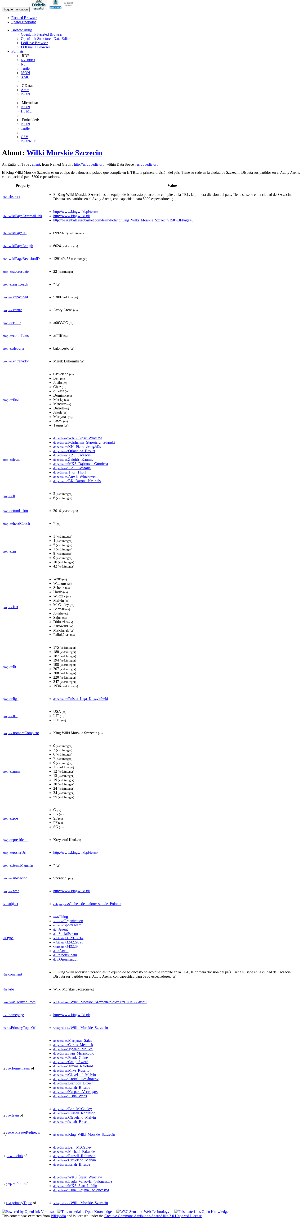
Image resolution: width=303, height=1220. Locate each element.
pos (10, 818)
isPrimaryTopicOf (19, 1028)
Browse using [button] (21, 30)
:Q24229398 (68, 942)
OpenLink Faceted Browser (41, 34)
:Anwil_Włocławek (75, 476)
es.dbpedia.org (147, 164)
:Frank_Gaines (71, 1058)
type (8, 938)
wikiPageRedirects (23, 1132)
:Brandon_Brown (73, 1083)
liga (10, 699)
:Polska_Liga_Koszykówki (80, 699)
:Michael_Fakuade (74, 1152)
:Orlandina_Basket (74, 451)
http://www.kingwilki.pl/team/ (75, 212)
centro (12, 310)
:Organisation (65, 959)
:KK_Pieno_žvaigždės (77, 447)
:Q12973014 (68, 938)
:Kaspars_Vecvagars (75, 1092)
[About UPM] (62, 9)
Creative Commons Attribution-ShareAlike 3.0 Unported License (153, 1216)
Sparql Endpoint (23, 22)
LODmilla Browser (35, 47)
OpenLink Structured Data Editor (46, 39)
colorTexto (16, 335)
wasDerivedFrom (19, 1002)
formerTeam (18, 1068)
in (9, 551)
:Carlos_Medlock (73, 1045)
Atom (25, 90)
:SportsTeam (67, 925)
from (11, 459)
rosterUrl (14, 852)
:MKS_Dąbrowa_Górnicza (80, 464)
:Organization (68, 921)
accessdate (16, 271)
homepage (13, 1015)
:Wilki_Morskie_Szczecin (80, 1028)
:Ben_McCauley (72, 1109)
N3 (23, 64)
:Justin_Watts (70, 1096)
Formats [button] (17, 51)
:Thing (60, 917)
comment (12, 974)
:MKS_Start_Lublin (75, 1186)
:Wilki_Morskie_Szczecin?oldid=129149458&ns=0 (100, 1002)
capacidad (15, 297)
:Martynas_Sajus (72, 1040)
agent (36, 164)
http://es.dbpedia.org (89, 164)
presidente (15, 840)
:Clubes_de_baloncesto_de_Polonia (87, 904)
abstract (11, 197)
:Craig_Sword (70, 1062)
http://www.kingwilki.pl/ (71, 216)
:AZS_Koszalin (72, 468)
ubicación (15, 878)
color (12, 323)
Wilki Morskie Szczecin (64, 152)
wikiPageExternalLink (22, 216)
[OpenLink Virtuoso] (28, 1212)
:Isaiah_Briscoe (71, 1087)
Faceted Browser (24, 18)
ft (9, 496)
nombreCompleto (21, 733)
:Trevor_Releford (73, 1066)
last (10, 607)
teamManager (18, 865)
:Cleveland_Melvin (74, 1075)
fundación (15, 511)
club (14, 1156)
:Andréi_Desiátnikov (75, 1079)
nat (10, 716)
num (11, 771)
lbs (10, 667)
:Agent (60, 929)
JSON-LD (28, 141)
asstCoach (15, 284)
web (11, 891)
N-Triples (28, 60)
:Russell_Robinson (74, 1113)
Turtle (25, 68)
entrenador (16, 361)
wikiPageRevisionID (21, 259)
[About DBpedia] (39, 9)
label (9, 989)
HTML (26, 111)
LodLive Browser (34, 43)
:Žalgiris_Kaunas (73, 459)
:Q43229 (65, 946)
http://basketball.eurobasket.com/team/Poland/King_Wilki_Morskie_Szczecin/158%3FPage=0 (123, 220)
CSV (24, 137)
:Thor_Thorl (69, 472)
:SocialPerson (65, 934)
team (12, 1115)
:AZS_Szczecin (72, 455)
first (11, 400)
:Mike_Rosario (71, 1070)
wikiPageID (15, 233)
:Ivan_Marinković (73, 1053)
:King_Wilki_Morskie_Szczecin (84, 1134)
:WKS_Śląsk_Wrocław (77, 438)
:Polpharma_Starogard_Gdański (84, 442)
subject (10, 904)
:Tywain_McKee (73, 1049)
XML (25, 77)
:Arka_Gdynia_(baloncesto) (81, 1190)
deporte (13, 348)
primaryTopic (19, 1203)
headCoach (16, 523)
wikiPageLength (18, 246)
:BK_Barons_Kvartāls (77, 481)
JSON (25, 73)
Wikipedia (58, 1216)
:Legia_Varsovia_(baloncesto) (82, 1181)
